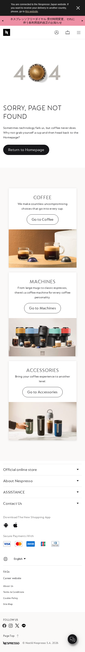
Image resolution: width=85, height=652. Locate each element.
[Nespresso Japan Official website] (11, 643)
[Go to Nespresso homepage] (6, 32)
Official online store (20, 469)
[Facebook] (4, 626)
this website (31, 11)
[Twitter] (17, 625)
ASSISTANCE (14, 492)
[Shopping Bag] (67, 32)
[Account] (56, 32)
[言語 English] (19, 559)
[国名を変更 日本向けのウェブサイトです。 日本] (5, 559)
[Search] (45, 32)
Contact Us (12, 503)
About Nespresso (18, 481)
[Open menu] (79, 32)
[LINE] (23, 625)
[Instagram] (11, 626)
